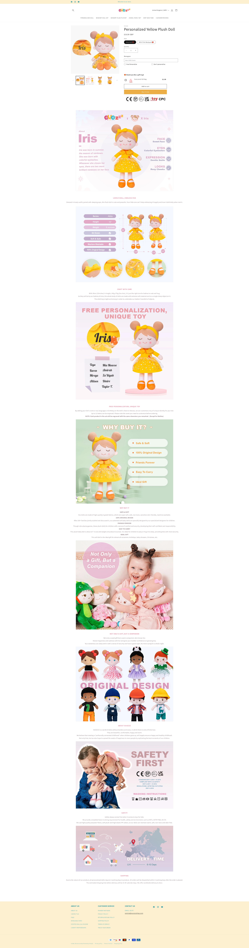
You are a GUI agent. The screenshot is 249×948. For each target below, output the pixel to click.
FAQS (72, 917)
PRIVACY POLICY (103, 914)
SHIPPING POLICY (103, 921)
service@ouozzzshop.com (134, 913)
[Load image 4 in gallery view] (109, 80)
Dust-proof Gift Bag (140, 79)
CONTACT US (75, 914)
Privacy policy (98, 943)
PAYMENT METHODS (104, 910)
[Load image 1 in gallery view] (80, 80)
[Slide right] (117, 80)
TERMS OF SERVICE (104, 924)
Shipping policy (118, 943)
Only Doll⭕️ (130, 42)
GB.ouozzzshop (79, 943)
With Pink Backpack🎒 (146, 42)
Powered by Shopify (88, 943)
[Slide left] (73, 80)
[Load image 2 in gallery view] (90, 80)
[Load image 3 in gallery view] (100, 80)
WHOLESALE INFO (76, 921)
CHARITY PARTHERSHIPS (78, 928)
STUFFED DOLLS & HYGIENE (79, 924)
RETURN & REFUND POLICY (106, 917)
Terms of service (108, 943)
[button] (73, 10)
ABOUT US (74, 910)
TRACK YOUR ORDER (104, 928)
